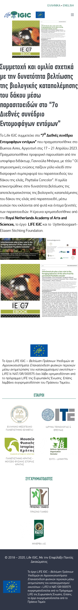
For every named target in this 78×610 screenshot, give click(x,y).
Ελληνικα (53, 5)
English (68, 5)
